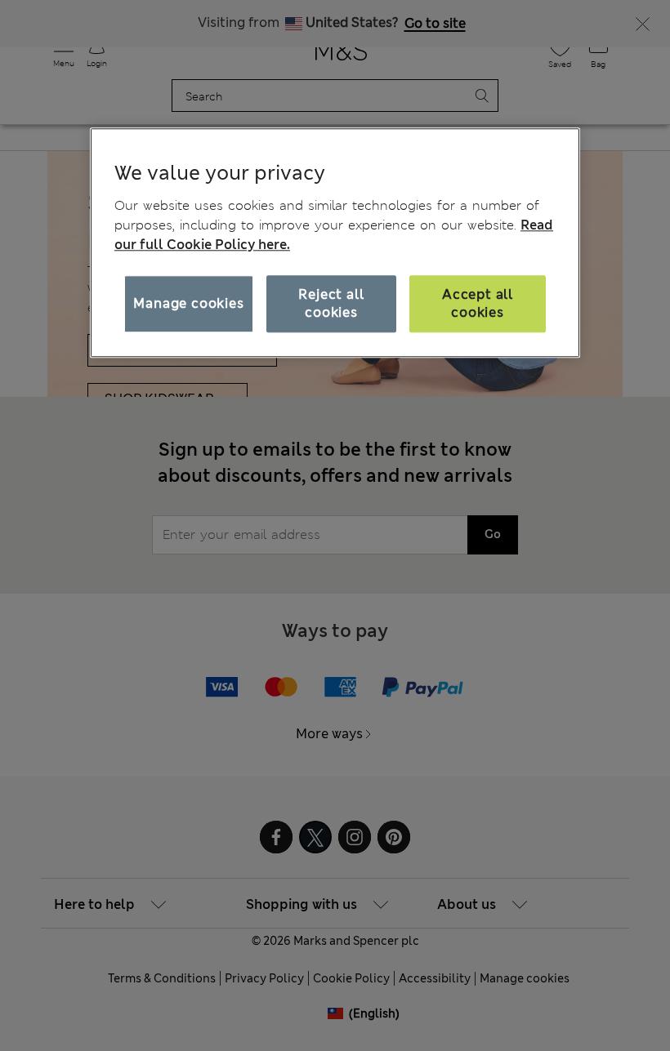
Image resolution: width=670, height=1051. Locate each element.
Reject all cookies (331, 303)
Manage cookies (188, 303)
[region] (335, 242)
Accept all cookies (477, 303)
